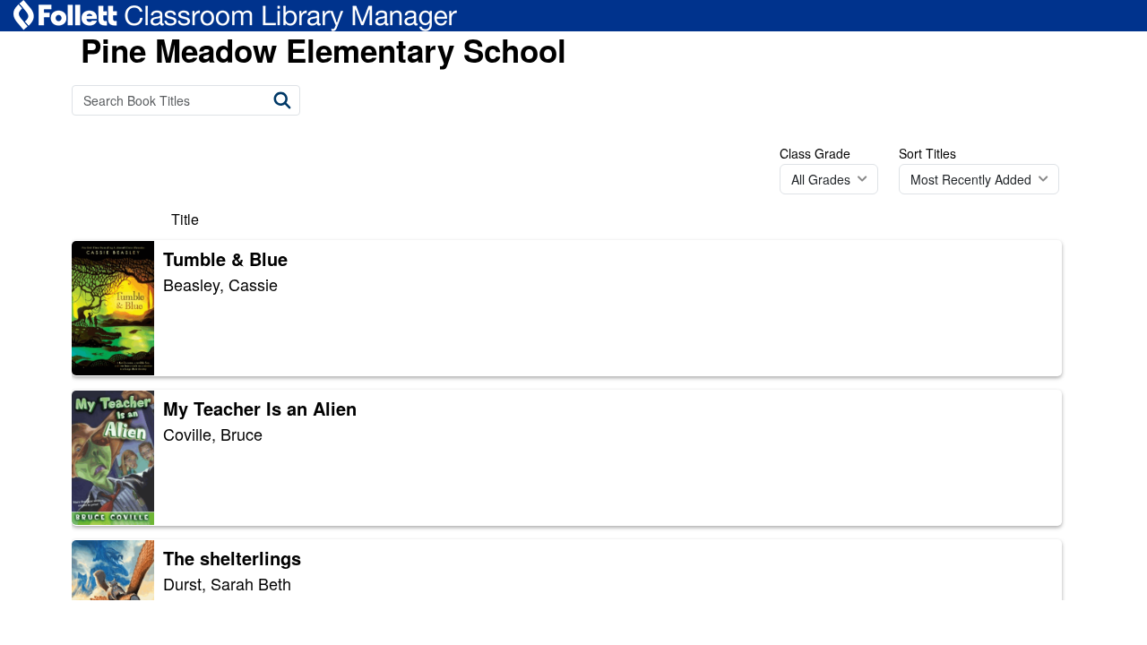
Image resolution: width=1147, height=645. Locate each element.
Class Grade (815, 153)
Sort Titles (927, 153)
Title (185, 219)
